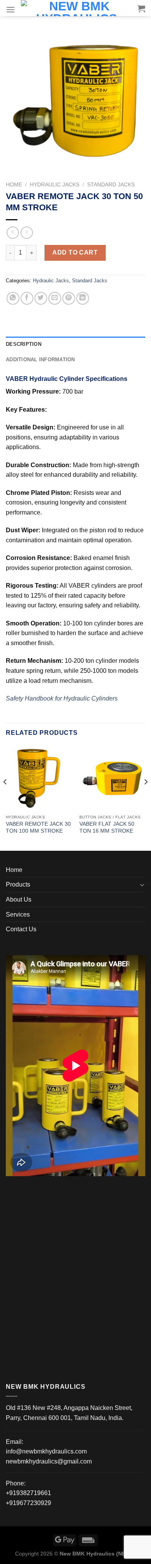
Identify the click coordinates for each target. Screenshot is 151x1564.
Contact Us (21, 929)
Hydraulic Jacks (54, 185)
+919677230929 (28, 1503)
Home (14, 185)
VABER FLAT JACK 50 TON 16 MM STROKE (106, 827)
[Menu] (10, 9)
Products (18, 884)
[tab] (75, 344)
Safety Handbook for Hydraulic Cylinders (62, 698)
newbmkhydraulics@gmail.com (49, 1461)
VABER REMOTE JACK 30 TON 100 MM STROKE (38, 827)
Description (23, 344)
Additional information (40, 359)
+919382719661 (28, 1493)
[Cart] (141, 8)
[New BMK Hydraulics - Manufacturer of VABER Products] (76, 8)
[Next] (145, 797)
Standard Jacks (111, 185)
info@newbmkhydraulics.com (46, 1451)
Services (18, 914)
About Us (18, 899)
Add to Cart (75, 252)
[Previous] (5, 797)
